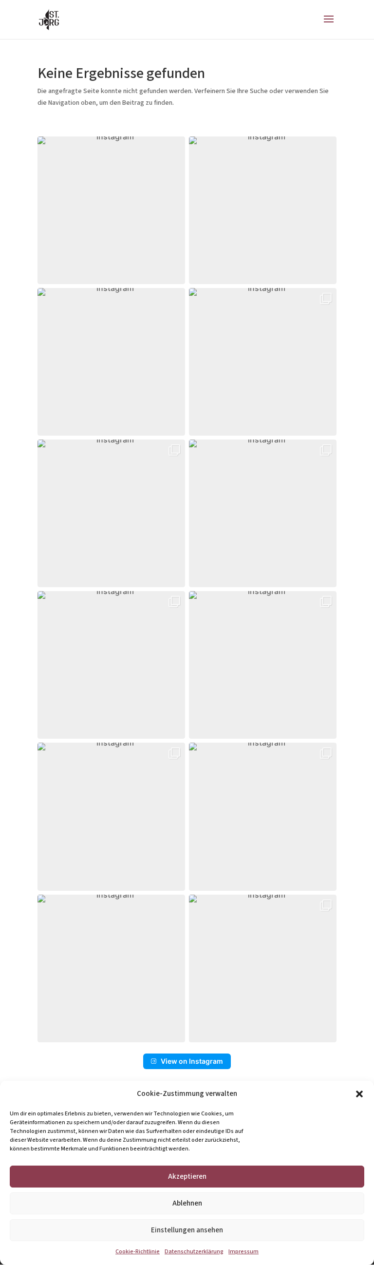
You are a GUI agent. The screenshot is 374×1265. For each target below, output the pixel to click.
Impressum (243, 1251)
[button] (359, 1094)
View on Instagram (192, 1061)
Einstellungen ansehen (187, 1230)
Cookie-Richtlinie (137, 1251)
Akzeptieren (187, 1176)
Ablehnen (187, 1203)
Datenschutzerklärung (194, 1251)
